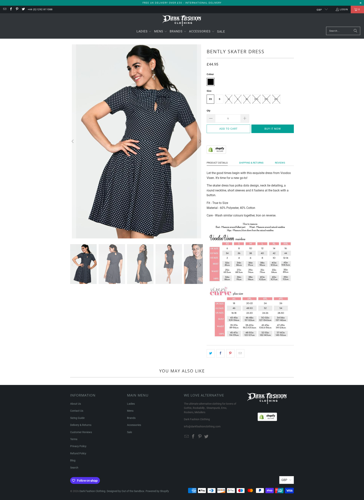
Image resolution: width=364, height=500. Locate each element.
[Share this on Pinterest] (230, 353)
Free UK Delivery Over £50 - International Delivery (182, 2)
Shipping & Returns (251, 162)
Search (74, 467)
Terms (73, 439)
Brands (131, 417)
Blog (72, 460)
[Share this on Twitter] (211, 353)
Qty (208, 110)
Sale (129, 432)
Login (344, 9)
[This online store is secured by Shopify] (216, 152)
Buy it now (272, 128)
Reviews (280, 162)
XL (247, 99)
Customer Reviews (81, 432)
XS (210, 99)
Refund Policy (78, 453)
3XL (266, 99)
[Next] (200, 141)
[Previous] (73, 141)
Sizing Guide (77, 417)
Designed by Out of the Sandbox (125, 491)
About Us (75, 403)
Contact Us (76, 410)
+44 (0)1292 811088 (40, 9)
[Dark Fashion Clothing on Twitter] (23, 9)
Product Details (217, 162)
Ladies (131, 403)
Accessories (134, 424)
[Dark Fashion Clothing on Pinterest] (17, 9)
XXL (256, 99)
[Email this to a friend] (240, 353)
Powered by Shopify (157, 491)
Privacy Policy (78, 446)
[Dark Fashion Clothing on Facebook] (10, 9)
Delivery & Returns (80, 424)
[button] (144, 32)
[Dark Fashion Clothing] (182, 21)
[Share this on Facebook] (221, 353)
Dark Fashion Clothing (92, 491)
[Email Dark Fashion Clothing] (4, 9)
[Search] (355, 31)
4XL (276, 99)
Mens (130, 410)
